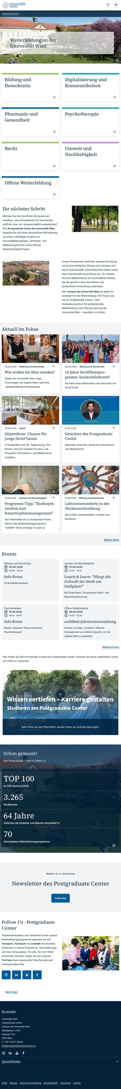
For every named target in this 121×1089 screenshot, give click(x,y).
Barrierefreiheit (51, 1083)
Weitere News (111, 539)
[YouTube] (17, 1053)
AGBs (4, 1083)
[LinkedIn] (10, 1053)
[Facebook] (24, 1053)
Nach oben (11, 991)
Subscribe (60, 898)
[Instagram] (4, 1053)
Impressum (65, 1083)
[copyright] (117, 60)
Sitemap (13, 1083)
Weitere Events (110, 647)
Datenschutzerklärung (30, 1083)
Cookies (77, 1083)
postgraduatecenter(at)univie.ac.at (19, 1045)
